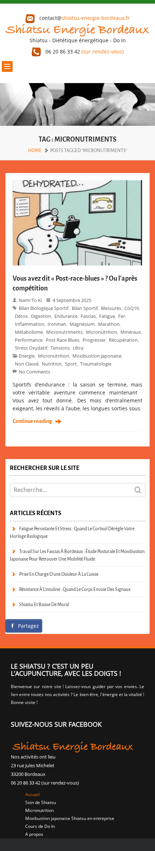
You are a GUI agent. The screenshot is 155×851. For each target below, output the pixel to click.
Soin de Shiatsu (40, 802)
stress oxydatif (31, 348)
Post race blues (62, 340)
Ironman (57, 324)
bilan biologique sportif (43, 308)
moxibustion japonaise (96, 356)
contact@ (84, 17)
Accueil (32, 794)
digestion (41, 316)
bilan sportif (85, 308)
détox (21, 316)
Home (34, 150)
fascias (88, 316)
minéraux (130, 332)
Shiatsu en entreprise (92, 818)
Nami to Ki (30, 300)
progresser (94, 340)
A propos (34, 834)
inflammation (29, 324)
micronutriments (64, 332)
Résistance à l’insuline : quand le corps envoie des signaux (74, 589)
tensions (60, 348)
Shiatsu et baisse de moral (44, 604)
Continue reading (32, 421)
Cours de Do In (40, 826)
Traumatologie (95, 363)
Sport (71, 363)
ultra (78, 348)
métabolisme (29, 332)
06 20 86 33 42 (84, 51)
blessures (111, 308)
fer (121, 316)
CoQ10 (131, 308)
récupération (123, 340)
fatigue (107, 316)
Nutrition (52, 363)
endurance (66, 316)
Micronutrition (101, 332)
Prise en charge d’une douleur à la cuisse (58, 574)
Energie (27, 356)
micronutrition (53, 356)
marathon (109, 324)
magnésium (82, 324)
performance (29, 340)
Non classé (27, 363)
